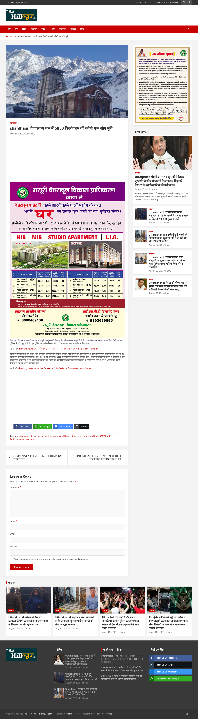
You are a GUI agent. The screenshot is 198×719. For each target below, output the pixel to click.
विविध (59, 649)
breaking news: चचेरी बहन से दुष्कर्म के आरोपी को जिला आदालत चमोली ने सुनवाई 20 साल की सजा (99, 457)
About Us (148, 2)
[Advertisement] (67, 157)
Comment (15, 487)
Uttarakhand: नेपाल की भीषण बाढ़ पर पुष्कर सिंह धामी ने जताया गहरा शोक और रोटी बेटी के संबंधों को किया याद (168, 286)
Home (138, 2)
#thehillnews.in (78, 436)
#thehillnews (65, 436)
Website (14, 546)
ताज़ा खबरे (140, 131)
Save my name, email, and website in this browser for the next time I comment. (51, 559)
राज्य (43, 29)
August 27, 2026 (142, 189)
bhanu (32, 134)
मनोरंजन (62, 29)
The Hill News (29, 713)
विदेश (24, 29)
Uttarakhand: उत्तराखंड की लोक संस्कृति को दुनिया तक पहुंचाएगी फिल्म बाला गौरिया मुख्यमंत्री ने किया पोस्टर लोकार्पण (167, 262)
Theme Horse (72, 713)
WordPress (106, 713)
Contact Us (175, 2)
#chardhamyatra (50, 436)
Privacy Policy (161, 2)
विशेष (82, 29)
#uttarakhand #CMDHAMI (98, 436)
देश (16, 29)
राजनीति (34, 29)
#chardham (35, 436)
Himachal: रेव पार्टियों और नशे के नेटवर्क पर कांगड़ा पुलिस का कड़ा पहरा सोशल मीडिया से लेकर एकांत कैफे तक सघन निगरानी (120, 623)
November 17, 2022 (19, 134)
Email (13, 534)
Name (13, 521)
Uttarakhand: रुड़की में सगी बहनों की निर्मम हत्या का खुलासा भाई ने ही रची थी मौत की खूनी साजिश (168, 238)
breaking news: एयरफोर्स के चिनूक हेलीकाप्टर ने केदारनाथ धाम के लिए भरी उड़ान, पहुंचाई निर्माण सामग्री (60, 348)
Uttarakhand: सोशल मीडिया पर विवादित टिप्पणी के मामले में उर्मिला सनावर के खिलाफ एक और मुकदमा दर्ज (168, 216)
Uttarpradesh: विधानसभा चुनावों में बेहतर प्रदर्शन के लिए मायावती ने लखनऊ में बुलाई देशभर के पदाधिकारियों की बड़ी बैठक (159, 181)
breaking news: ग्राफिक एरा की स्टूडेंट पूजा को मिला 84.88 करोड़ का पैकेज (37, 457)
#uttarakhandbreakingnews (23, 439)
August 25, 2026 (109, 632)
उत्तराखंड (13, 123)
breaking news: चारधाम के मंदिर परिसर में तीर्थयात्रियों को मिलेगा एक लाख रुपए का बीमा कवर (55, 368)
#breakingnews (22, 436)
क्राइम (73, 29)
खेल (53, 29)
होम (9, 29)
